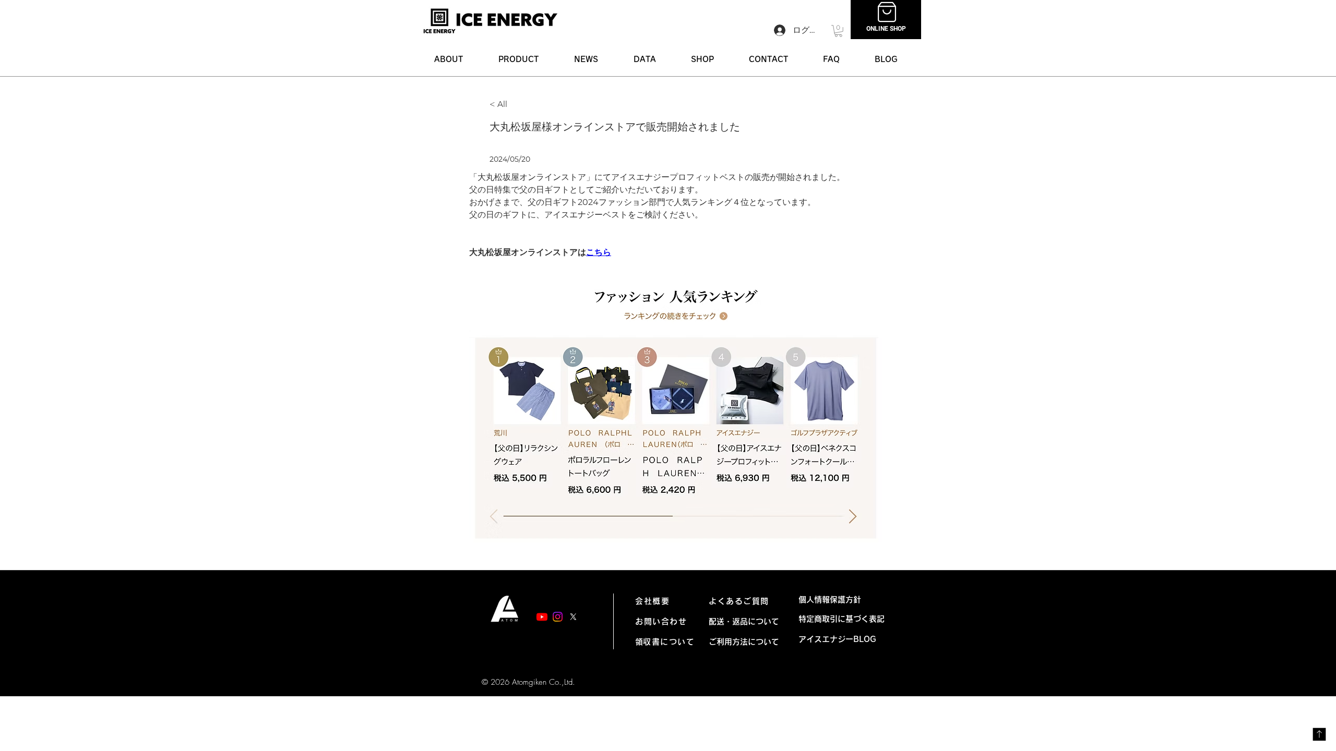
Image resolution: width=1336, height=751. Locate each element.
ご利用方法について (744, 642)
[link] (838, 31)
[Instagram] (557, 616)
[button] (518, 59)
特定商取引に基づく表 (837, 619)
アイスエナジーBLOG (841, 639)
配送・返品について (744, 621)
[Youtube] (541, 616)
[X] (573, 616)
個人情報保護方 (825, 599)
